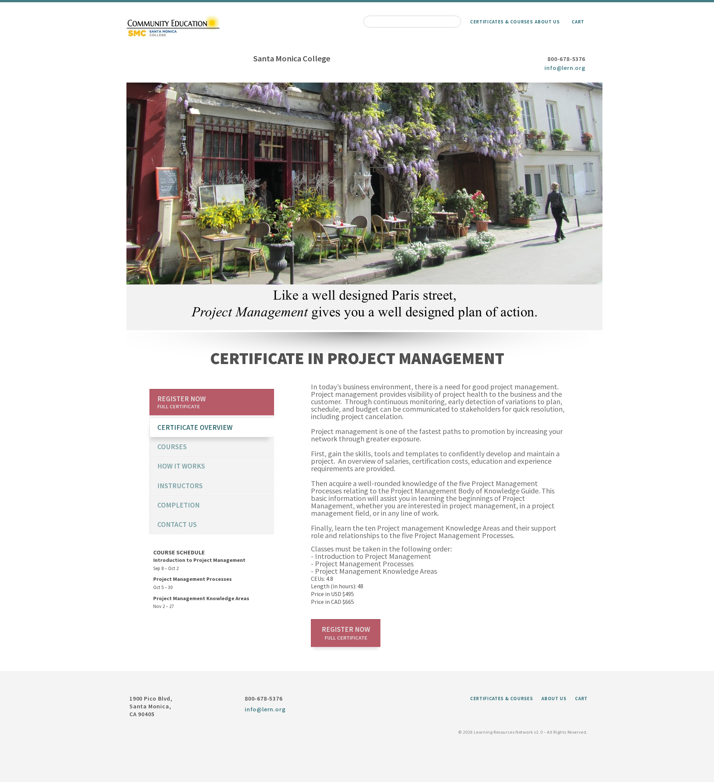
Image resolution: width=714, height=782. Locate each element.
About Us (547, 22)
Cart (578, 22)
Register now (346, 633)
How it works (181, 465)
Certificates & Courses (501, 22)
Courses (172, 446)
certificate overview (194, 427)
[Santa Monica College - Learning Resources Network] (172, 35)
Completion (178, 505)
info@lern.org (564, 67)
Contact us (177, 524)
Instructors (180, 485)
